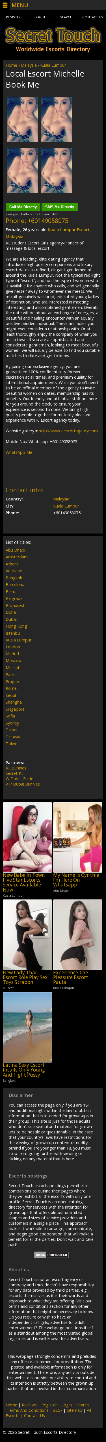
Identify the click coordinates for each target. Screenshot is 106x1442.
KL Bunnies (16, 768)
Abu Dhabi (15, 550)
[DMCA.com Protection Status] (51, 1256)
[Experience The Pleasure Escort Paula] (77, 935)
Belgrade (14, 598)
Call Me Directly (23, 207)
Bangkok (14, 577)
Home (11, 65)
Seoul (11, 695)
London (13, 646)
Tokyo (12, 743)
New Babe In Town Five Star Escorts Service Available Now (24, 882)
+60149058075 (48, 220)
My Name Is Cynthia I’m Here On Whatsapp (76, 880)
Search (66, 17)
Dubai (11, 619)
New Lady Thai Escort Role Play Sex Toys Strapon (25, 977)
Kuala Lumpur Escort (69, 229)
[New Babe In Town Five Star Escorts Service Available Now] (27, 837)
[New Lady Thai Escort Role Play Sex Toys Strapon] (27, 935)
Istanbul (13, 633)
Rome (11, 688)
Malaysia (29, 65)
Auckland (14, 570)
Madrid (12, 653)
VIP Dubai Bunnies (23, 784)
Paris (10, 674)
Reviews (29, 1405)
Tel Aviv (13, 737)
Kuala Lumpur (53, 65)
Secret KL (14, 773)
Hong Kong (16, 626)
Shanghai (14, 702)
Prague (12, 681)
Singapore (15, 709)
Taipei (11, 729)
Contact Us (92, 17)
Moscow (13, 660)
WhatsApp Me (19, 452)
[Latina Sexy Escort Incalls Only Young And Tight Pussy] (27, 1027)
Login (39, 17)
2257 (57, 1410)
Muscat (13, 667)
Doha (11, 612)
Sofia (10, 716)
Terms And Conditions (28, 1410)
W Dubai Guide (19, 778)
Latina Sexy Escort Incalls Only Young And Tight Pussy (24, 1069)
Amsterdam (17, 557)
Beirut (11, 591)
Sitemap (74, 1410)
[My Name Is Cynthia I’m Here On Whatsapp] (77, 837)
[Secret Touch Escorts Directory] (53, 39)
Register (13, 17)
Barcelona (15, 584)
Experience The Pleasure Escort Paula (70, 977)
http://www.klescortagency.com (68, 430)
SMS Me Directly (59, 207)
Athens (12, 564)
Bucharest (15, 605)
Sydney (12, 723)
